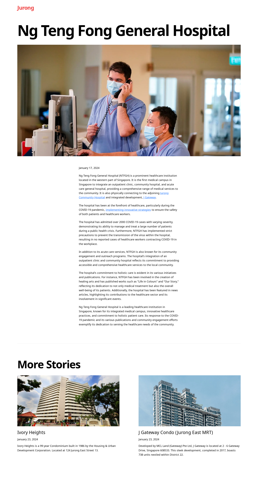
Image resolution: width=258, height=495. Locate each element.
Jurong (25, 7)
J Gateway (149, 197)
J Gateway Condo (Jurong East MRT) (176, 432)
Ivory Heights (31, 432)
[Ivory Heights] (68, 400)
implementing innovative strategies (128, 210)
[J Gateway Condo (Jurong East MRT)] (190, 400)
